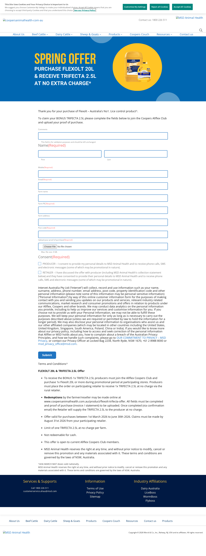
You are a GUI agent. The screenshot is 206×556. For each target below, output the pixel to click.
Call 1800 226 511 (40, 488)
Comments (42, 129)
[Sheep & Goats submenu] (100, 34)
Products (91, 521)
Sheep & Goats (71, 521)
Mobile (45, 167)
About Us (14, 521)
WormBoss (150, 496)
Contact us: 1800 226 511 (153, 20)
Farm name (43, 191)
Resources (132, 521)
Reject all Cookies (159, 6)
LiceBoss (150, 492)
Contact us (150, 521)
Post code (46, 228)
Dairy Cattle (50, 521)
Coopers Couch (111, 521)
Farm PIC (46, 203)
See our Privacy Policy (84, 10)
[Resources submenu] (171, 34)
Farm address (44, 215)
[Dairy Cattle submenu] (72, 34)
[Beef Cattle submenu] (47, 34)
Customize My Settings (135, 6)
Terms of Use (95, 488)
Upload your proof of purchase (55, 240)
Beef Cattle (32, 521)
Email (45, 179)
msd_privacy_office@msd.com (57, 344)
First (43, 159)
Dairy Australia (150, 488)
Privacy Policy (95, 492)
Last (109, 159)
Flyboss (150, 500)
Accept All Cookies (182, 6)
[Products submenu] (121, 34)
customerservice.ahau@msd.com (40, 491)
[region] (103, 6)
